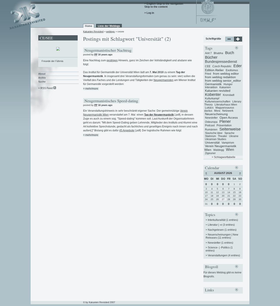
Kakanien (225, 87)
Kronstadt (228, 95)
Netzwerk (227, 110)
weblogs (110, 31)
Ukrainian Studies (215, 139)
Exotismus (232, 70)
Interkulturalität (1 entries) (223, 220)
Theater (222, 136)
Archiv (42, 77)
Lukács (209, 107)
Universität (212, 142)
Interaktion (211, 87)
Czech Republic (221, 66)
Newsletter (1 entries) (220, 242)
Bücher (211, 57)
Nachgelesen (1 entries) (222, 229)
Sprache (229, 133)
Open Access (229, 117)
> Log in (149, 12)
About (42, 73)
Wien (230, 149)
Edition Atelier (214, 70)
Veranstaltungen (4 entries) (224, 255)
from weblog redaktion (220, 77)
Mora (217, 110)
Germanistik (213, 84)
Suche (42, 81)
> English (150, 3)
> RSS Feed (45, 88)
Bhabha (218, 53)
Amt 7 (208, 53)
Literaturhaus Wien (226, 104)
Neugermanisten (163, 80)
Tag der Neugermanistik (159, 114)
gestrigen (112, 60)
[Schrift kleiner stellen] (229, 40)
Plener (225, 121)
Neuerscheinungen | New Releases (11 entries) (222, 236)
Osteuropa (211, 121)
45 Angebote (126, 130)
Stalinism (210, 136)
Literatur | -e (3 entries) (221, 224)
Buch (229, 53)
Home (88, 26)
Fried (208, 73)
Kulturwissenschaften (217, 101)
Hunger (228, 84)
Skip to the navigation (169, 3)
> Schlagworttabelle (223, 157)
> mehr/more (90, 88)
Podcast (210, 125)
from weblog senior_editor (223, 80)
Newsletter (211, 117)
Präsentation (224, 125)
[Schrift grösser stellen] (238, 40)
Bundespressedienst (221, 61)
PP (95, 54)
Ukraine (233, 136)
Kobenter (213, 94)
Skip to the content (156, 6)
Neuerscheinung (216, 114)
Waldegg (218, 149)
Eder (237, 66)
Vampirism (228, 142)
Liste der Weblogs (109, 26)
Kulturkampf (212, 98)
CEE (207, 66)
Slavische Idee (213, 133)
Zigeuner (210, 153)
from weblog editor (226, 73)
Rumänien (211, 129)
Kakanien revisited (217, 90)
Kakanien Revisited (93, 31)
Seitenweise (230, 129)
